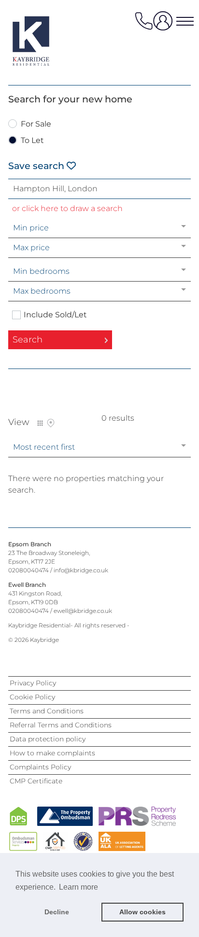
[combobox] (99, 189)
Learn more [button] (78, 887)
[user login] (164, 24)
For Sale (36, 124)
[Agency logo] (46, 41)
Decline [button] (56, 912)
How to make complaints (52, 753)
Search (28, 339)
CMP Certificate (36, 781)
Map (50, 423)
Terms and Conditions (47, 711)
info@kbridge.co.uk (81, 570)
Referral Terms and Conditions (61, 725)
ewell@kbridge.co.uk (83, 610)
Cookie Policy (32, 697)
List (40, 423)
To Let (32, 141)
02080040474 (28, 570)
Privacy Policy (33, 683)
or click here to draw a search (67, 208)
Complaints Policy (40, 767)
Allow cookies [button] (142, 912)
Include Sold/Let (55, 315)
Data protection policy (47, 739)
